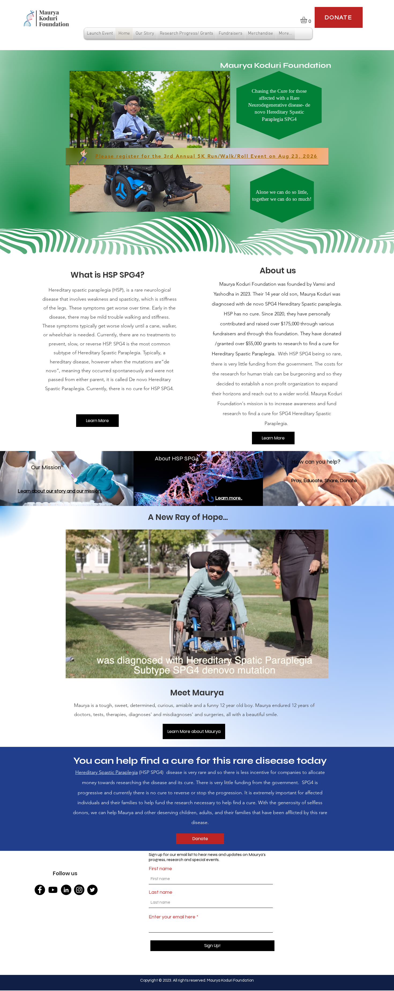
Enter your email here (172, 917)
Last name (160, 892)
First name (160, 868)
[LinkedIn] (66, 890)
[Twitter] (92, 890)
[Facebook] (40, 890)
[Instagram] (79, 890)
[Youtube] (53, 890)
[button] (307, 20)
